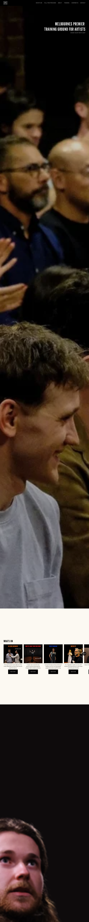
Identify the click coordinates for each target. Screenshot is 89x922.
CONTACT (82, 3)
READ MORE (13, 671)
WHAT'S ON (39, 3)
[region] (44, 659)
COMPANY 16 (74, 3)
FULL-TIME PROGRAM (50, 3)
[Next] (84, 654)
